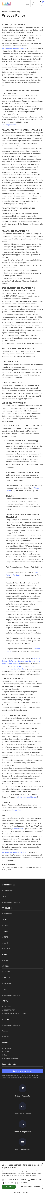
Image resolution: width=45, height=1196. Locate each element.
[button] (7, 4)
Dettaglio (33, 1175)
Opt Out (15, 575)
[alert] (22, 1178)
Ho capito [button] (9, 1187)
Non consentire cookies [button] (30, 1187)
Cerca (34, 5)
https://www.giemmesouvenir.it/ (14, 48)
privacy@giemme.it (9, 125)
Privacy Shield (17, 666)
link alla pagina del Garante (27, 797)
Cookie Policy (17, 810)
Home (6, 12)
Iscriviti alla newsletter (22, 1071)
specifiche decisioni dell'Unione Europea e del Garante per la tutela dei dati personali (21, 661)
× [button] (42, 1164)
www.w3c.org (17, 828)
